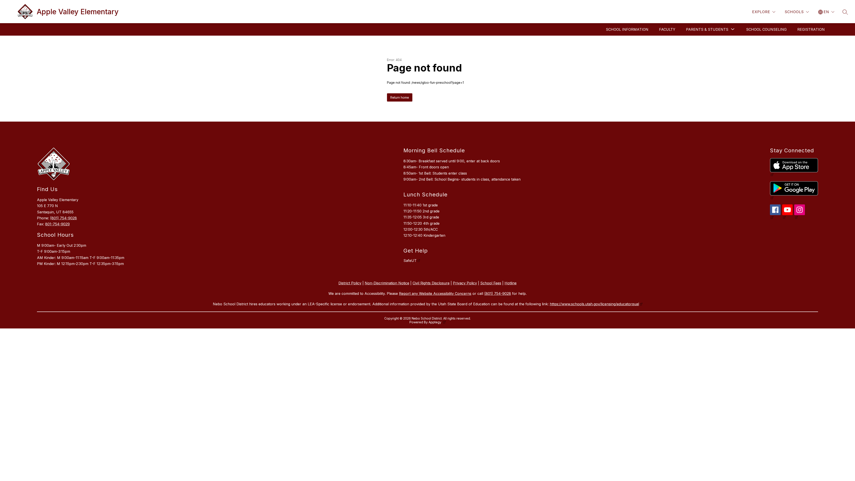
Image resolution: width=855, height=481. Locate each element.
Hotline (511, 283)
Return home (399, 97)
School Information (627, 29)
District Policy (349, 283)
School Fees (490, 283)
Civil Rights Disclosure (431, 283)
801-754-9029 (57, 224)
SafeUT (410, 260)
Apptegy (435, 322)
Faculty (667, 29)
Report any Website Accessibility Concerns (435, 293)
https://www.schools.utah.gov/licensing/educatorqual (594, 304)
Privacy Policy (465, 283)
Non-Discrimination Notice (387, 283)
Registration (811, 29)
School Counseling (766, 29)
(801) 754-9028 (63, 218)
